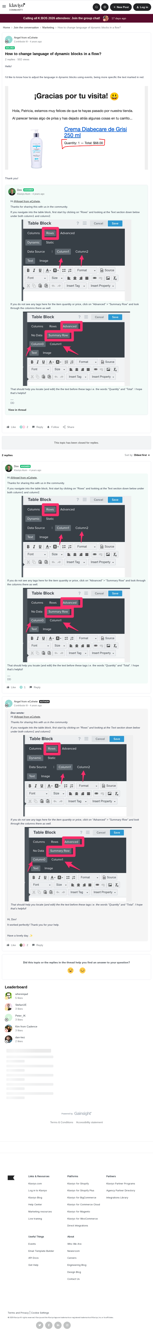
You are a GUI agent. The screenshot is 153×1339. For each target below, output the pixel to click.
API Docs (33, 1257)
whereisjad (21, 993)
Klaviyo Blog (35, 1197)
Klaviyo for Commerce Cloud (83, 1204)
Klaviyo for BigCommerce (81, 1197)
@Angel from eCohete (27, 201)
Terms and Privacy (18, 1312)
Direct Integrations (77, 1225)
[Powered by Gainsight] (77, 1114)
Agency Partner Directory (120, 1190)
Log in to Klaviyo (37, 1190)
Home (6, 27)
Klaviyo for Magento (78, 1211)
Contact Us (73, 1279)
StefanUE (20, 1004)
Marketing (48, 27)
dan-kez (20, 1037)
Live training (35, 1218)
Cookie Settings (40, 1312)
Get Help (33, 1265)
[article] (76, 577)
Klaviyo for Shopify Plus (80, 1190)
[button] (4, 7)
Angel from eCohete (26, 37)
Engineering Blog (76, 1265)
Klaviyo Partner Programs (120, 1183)
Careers (71, 1257)
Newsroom (73, 1251)
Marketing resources (40, 1211)
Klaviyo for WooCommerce (82, 1218)
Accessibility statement (89, 1122)
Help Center (35, 1204)
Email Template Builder (41, 1251)
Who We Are (74, 1243)
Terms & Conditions (61, 1122)
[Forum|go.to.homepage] (17, 7)
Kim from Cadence (26, 1026)
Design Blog (74, 1272)
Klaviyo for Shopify (78, 1183)
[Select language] (105, 7)
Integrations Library (117, 1197)
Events (32, 1243)
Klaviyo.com (35, 1183)
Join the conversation (26, 27)
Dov (19, 189)
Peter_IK (20, 1015)
